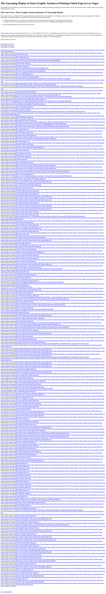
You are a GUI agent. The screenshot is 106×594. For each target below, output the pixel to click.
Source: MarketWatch (6, 592)
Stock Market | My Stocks (7, 44)
